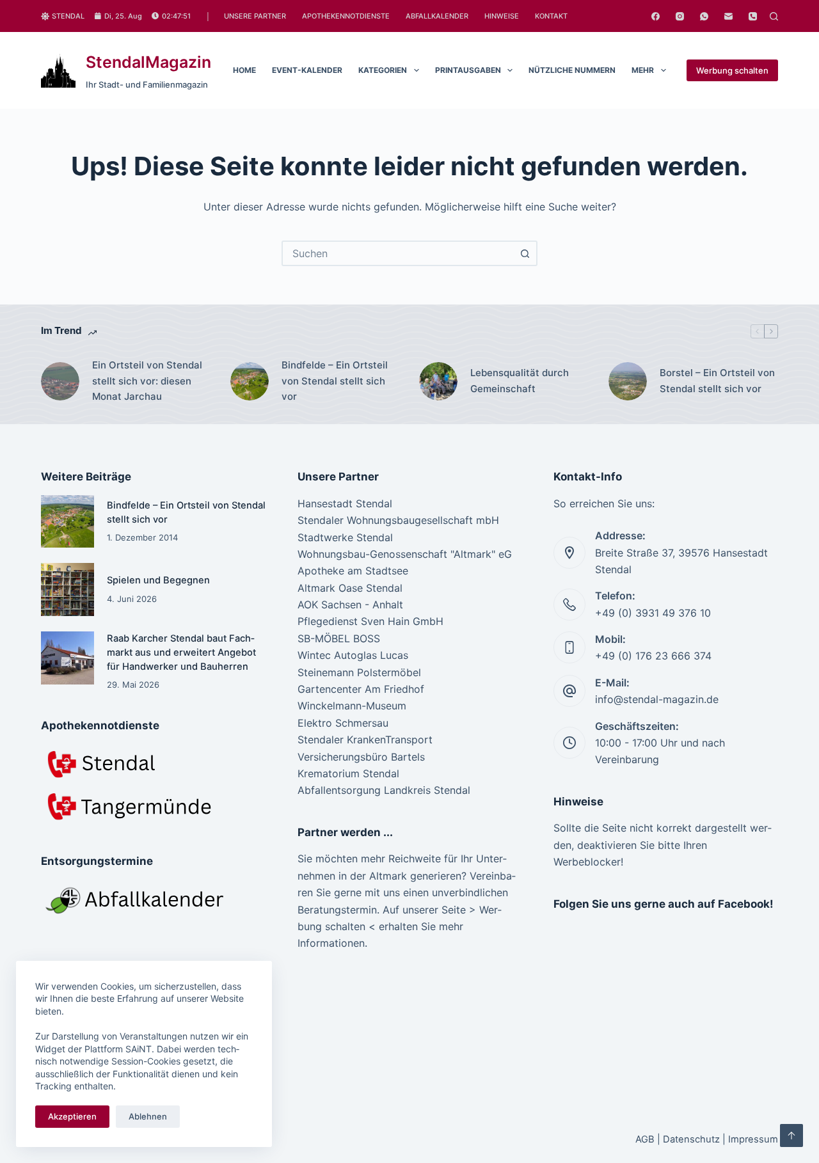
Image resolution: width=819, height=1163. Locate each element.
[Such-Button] (524, 253)
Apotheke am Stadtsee (353, 570)
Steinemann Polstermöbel (359, 672)
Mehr (643, 70)
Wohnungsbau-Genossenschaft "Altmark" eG (405, 554)
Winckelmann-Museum (352, 705)
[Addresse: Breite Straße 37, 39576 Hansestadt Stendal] (569, 553)
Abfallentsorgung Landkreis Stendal (384, 790)
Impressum (753, 1139)
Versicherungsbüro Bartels (361, 756)
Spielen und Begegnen (158, 580)
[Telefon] (753, 16)
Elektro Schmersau (343, 722)
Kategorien (382, 70)
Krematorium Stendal (348, 773)
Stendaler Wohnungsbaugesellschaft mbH (398, 520)
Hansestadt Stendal (345, 503)
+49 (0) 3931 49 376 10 (653, 612)
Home (244, 70)
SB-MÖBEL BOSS (339, 638)
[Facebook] (655, 16)
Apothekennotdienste (346, 16)
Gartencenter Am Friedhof (361, 689)
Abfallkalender (437, 16)
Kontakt (551, 16)
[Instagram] (680, 16)
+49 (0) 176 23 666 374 (653, 655)
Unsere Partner (255, 16)
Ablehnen (148, 1116)
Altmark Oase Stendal (350, 588)
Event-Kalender (307, 70)
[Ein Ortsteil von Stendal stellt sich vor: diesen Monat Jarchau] (60, 381)
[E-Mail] (728, 16)
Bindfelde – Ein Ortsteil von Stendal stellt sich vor (335, 381)
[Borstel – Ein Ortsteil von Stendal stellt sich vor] (627, 381)
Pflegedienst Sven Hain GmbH (370, 621)
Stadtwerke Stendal (345, 537)
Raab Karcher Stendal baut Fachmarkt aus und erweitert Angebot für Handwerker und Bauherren (181, 652)
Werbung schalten (732, 70)
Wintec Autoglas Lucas (353, 655)
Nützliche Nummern (572, 70)
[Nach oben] (791, 1135)
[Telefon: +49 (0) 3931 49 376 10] (569, 605)
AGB (645, 1139)
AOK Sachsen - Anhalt (350, 604)
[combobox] (398, 253)
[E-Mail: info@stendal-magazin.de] (569, 691)
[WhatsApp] (704, 16)
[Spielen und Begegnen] (67, 589)
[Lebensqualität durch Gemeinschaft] (438, 381)
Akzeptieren (72, 1116)
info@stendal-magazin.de (657, 699)
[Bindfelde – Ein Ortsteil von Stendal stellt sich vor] (249, 381)
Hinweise (501, 16)
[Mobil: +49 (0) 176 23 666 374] (569, 647)
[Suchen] (774, 16)
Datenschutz (691, 1139)
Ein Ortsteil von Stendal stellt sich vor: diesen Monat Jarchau (147, 381)
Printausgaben (468, 70)
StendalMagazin (148, 62)
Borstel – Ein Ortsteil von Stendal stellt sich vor (717, 381)
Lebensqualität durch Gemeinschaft (519, 381)
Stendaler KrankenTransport (365, 739)
